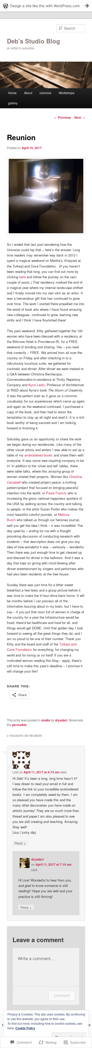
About (28, 93)
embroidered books (39, 455)
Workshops (66, 93)
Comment (62, 995)
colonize (45, 93)
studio (45, 720)
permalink (19, 724)
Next (79, 117)
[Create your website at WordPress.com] (46, 6)
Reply (20, 843)
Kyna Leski (36, 384)
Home (12, 93)
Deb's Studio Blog (33, 41)
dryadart (61, 720)
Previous (62, 117)
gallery (13, 103)
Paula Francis (56, 492)
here (22, 276)
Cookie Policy (25, 1028)
